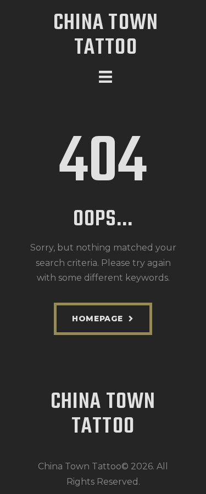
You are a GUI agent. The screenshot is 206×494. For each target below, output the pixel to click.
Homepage (97, 318)
